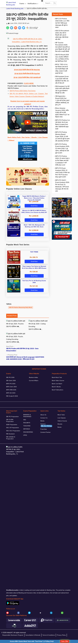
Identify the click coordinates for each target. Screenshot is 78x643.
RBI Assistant (10, 434)
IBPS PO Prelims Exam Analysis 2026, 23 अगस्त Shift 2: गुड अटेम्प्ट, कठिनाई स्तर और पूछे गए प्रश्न (62, 148)
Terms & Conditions (48, 635)
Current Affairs (33, 380)
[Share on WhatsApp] (7, 27)
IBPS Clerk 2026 (11, 386)
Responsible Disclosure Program (12, 635)
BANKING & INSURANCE (27, 415)
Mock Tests (61, 414)
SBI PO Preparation (12, 416)
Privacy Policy (61, 635)
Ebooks (60, 424)
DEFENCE (26, 429)
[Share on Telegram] (11, 27)
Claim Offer (64, 641)
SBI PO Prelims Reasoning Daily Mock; (20, 307)
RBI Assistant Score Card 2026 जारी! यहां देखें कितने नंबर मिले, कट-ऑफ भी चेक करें (62, 80)
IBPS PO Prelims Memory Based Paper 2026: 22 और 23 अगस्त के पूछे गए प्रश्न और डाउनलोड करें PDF (62, 136)
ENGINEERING (28, 432)
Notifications (32, 3)
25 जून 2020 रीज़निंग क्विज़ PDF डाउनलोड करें (27, 77)
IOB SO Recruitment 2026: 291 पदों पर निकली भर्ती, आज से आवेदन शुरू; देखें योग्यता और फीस (62, 35)
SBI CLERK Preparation (10, 420)
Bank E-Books (56, 386)
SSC (24, 419)
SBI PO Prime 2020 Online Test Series (22, 91)
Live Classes (62, 418)
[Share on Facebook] (19, 27)
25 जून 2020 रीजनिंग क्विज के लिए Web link (27, 70)
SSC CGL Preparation (13, 430)
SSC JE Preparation (12, 427)
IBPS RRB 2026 (11, 390)
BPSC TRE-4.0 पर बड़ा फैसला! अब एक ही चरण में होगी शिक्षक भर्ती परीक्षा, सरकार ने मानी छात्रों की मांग (61, 69)
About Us (43, 414)
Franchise (43, 429)
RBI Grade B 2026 (12, 396)
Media (42, 421)
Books (59, 427)
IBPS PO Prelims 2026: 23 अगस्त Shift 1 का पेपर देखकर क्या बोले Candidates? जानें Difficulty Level (62, 160)
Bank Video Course (58, 380)
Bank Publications (57, 390)
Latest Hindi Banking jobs (14, 8)
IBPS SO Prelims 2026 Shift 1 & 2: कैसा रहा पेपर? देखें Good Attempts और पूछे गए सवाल (62, 23)
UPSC (25, 435)
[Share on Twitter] (23, 27)
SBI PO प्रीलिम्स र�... (13, 326)
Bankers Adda (33, 377)
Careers (46, 425)
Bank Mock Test (57, 377)
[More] (42, 1)
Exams (22, 3)
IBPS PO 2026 (10, 383)
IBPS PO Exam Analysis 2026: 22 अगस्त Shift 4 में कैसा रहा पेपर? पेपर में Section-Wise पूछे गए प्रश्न (62, 172)
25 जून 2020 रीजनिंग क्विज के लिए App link (27, 73)
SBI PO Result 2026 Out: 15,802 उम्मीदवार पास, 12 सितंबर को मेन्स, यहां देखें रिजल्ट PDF (62, 58)
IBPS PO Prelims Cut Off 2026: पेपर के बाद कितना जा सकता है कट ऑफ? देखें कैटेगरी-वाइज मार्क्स (62, 124)
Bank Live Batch (57, 383)
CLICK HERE (29, 83)
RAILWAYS (26, 422)
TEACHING (26, 426)
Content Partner (45, 432)
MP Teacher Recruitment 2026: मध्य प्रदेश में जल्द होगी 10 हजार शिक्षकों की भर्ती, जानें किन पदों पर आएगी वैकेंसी (62, 47)
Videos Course (62, 421)
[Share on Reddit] (15, 27)
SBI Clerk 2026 (11, 380)
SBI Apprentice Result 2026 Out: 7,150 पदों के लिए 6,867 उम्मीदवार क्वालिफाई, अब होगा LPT (62, 100)
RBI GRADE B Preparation (10, 438)
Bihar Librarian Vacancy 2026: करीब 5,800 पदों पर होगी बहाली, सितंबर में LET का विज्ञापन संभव (62, 112)
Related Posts (12, 315)
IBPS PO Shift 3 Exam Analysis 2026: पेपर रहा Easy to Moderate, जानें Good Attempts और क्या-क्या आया (62, 185)
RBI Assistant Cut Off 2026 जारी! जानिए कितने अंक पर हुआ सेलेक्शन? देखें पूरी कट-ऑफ (62, 90)
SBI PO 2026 (10, 377)
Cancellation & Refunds (32, 635)
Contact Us (43, 418)
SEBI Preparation (11, 424)
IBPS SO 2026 (10, 393)
